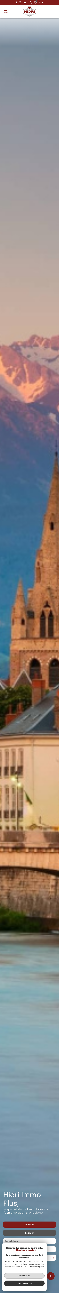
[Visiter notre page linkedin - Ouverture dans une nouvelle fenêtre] (24, 2)
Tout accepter (24, 1283)
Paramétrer (24, 1275)
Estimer (29, 1232)
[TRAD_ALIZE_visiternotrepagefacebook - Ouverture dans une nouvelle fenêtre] (16, 2)
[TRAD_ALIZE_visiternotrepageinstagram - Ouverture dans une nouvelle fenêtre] (20, 2)
